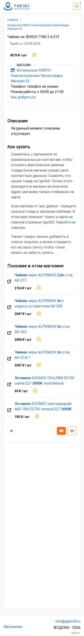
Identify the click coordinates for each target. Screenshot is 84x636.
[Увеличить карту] (11, 431)
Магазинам (13, 627)
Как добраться (23, 97)
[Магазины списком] (72, 431)
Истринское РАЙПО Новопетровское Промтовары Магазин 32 (37, 75)
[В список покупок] (34, 55)
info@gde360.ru (68, 621)
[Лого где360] (17, 6)
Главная (12, 19)
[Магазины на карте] (61, 431)
